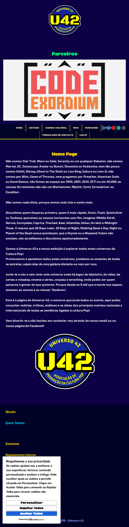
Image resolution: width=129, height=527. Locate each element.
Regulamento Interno (21, 455)
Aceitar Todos (31, 513)
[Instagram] (108, 128)
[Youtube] (114, 128)
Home (19, 128)
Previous (7, 89)
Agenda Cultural (56, 128)
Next (121, 89)
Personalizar (31, 503)
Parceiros (91, 128)
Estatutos (12, 444)
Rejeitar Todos (32, 508)
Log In (83, 135)
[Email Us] (119, 128)
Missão (10, 412)
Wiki (76, 128)
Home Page (64, 154)
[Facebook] (103, 128)
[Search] (124, 128)
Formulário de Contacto (57, 135)
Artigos (34, 128)
